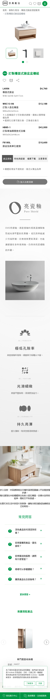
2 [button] (27, 62)
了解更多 (29, 683)
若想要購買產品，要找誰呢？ (25, 544)
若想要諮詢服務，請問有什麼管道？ (25, 557)
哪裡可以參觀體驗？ (24, 569)
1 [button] (23, 62)
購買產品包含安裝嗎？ (25, 579)
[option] (25, 31)
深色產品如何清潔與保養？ (25, 531)
